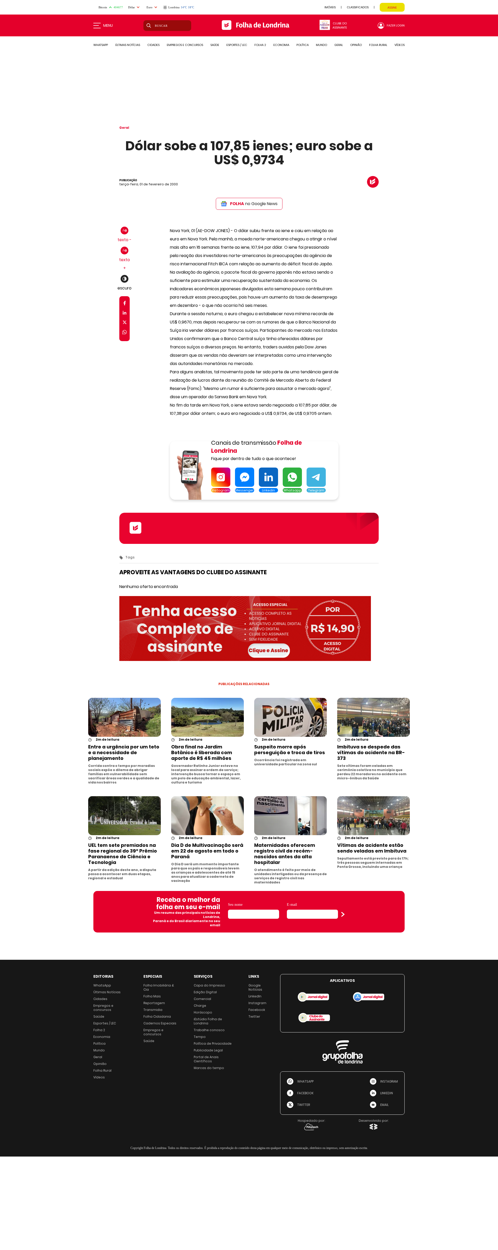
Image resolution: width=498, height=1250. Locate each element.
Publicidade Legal (208, 1050)
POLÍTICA (302, 45)
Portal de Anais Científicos (206, 1059)
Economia (101, 1037)
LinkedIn (254, 996)
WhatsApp (102, 985)
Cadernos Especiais (159, 1023)
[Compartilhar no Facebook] (124, 304)
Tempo (200, 1037)
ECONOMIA (281, 45)
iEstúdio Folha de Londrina (208, 1021)
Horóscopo (203, 1012)
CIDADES (153, 45)
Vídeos (99, 1077)
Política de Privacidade (213, 1043)
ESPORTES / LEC (236, 45)
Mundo (99, 1050)
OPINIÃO (356, 45)
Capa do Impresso (209, 985)
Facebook (256, 1010)
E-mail (292, 905)
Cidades (100, 999)
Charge (200, 1005)
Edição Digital (205, 992)
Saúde (98, 1016)
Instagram (257, 1003)
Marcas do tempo (209, 1068)
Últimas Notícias (107, 992)
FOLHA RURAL (378, 45)
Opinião (100, 1064)
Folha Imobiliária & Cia (158, 987)
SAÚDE (214, 45)
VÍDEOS (400, 45)
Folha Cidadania (157, 1016)
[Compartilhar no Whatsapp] (124, 333)
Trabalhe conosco (209, 1030)
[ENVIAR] (343, 914)
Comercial (202, 999)
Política (99, 1043)
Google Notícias (255, 987)
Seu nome (235, 905)
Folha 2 (99, 1030)
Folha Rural (102, 1070)
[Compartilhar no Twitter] (125, 323)
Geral (124, 127)
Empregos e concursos (103, 1007)
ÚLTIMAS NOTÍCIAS (127, 45)
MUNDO (321, 45)
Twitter (254, 1016)
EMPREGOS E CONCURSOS (185, 45)
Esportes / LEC (104, 1023)
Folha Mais (152, 996)
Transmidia (152, 1010)
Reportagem (154, 1003)
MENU (108, 25)
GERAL (338, 45)
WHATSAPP (100, 45)
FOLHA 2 (260, 45)
